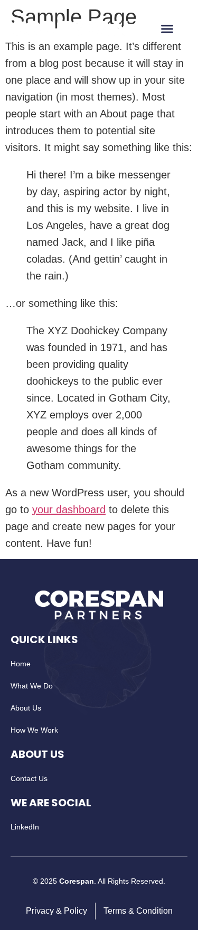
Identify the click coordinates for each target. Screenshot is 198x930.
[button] (167, 29)
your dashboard (69, 509)
